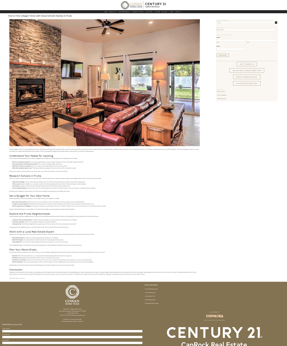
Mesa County (221, 91)
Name (219, 37)
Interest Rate (5, 340)
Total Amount (6, 328)
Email (218, 46)
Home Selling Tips (151, 292)
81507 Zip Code (221, 98)
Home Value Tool (150, 296)
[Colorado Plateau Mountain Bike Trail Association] (214, 314)
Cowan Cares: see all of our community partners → (214, 320)
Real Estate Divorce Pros (152, 303)
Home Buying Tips (150, 299)
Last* (248, 42)
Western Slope (72, 321)
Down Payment (6, 334)
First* (218, 42)
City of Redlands (222, 95)
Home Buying (22, 278)
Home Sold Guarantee (152, 289)
